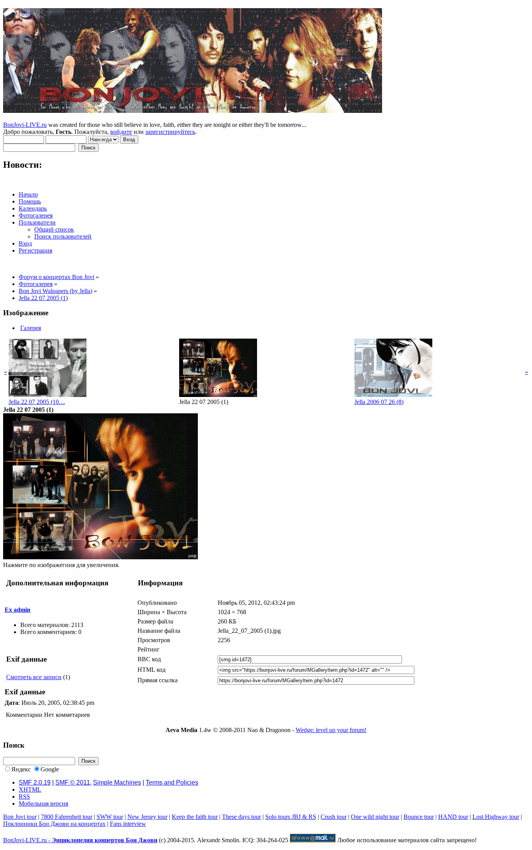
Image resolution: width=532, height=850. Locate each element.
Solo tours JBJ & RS (290, 816)
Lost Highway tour (495, 816)
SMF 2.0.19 (35, 782)
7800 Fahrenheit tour (66, 816)
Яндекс (21, 769)
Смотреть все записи (34, 677)
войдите (121, 131)
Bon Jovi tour (20, 816)
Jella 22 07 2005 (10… (37, 402)
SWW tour (110, 816)
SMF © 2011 (72, 782)
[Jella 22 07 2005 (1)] (100, 557)
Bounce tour (418, 816)
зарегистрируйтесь (170, 131)
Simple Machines (117, 782)
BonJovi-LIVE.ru (25, 124)
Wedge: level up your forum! (331, 730)
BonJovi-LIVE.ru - (80, 840)
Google (50, 769)
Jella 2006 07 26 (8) (378, 402)
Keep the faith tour (195, 816)
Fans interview (128, 823)
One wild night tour (375, 816)
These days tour (241, 816)
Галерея (30, 328)
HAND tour (453, 816)
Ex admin (17, 609)
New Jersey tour (147, 816)
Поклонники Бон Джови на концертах (54, 823)
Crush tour (334, 816)
